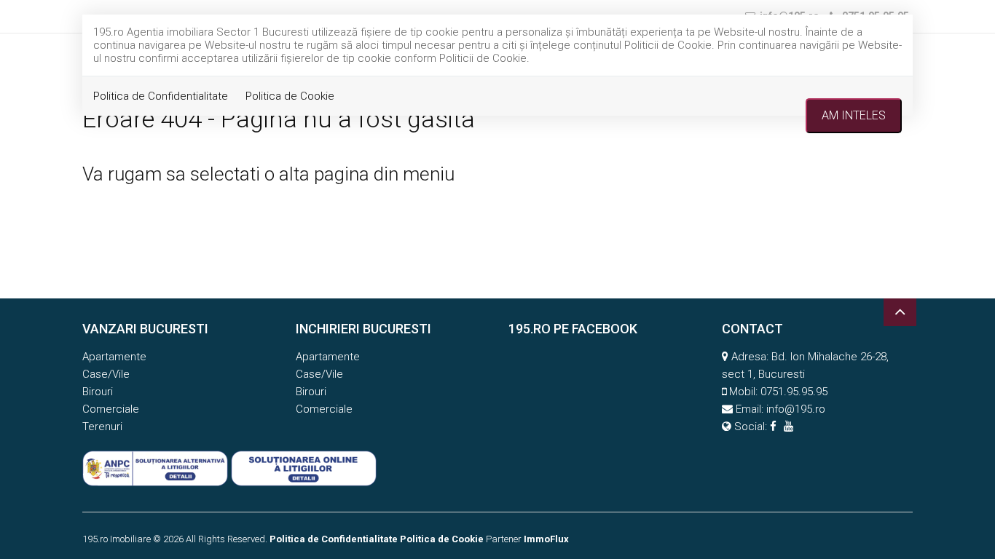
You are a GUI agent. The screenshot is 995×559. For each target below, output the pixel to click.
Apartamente (114, 356)
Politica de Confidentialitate (160, 96)
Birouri (97, 391)
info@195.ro (795, 409)
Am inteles (854, 115)
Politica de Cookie (289, 96)
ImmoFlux (546, 539)
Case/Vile (106, 374)
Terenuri (102, 426)
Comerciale (110, 409)
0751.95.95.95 (793, 391)
